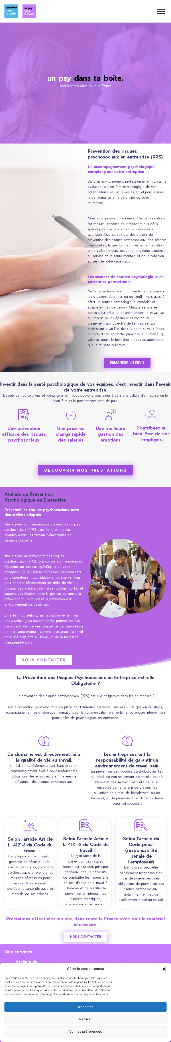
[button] (164, 969)
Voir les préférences (85, 1031)
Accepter (85, 1007)
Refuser (85, 1019)
